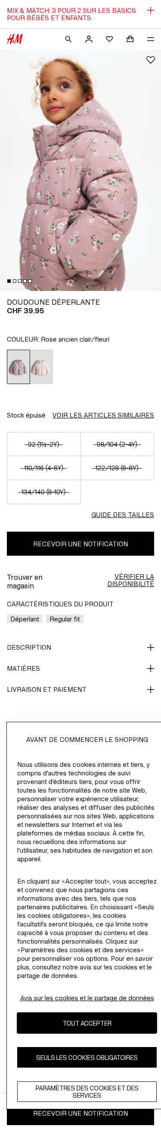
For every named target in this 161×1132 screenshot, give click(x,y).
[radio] (18, 367)
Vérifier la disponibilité (130, 580)
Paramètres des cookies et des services (87, 1091)
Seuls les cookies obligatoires (87, 1057)
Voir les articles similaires (103, 415)
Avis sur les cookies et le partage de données (87, 998)
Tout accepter (87, 1023)
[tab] (9, 281)
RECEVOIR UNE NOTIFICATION (80, 544)
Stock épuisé (26, 415)
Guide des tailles (122, 514)
